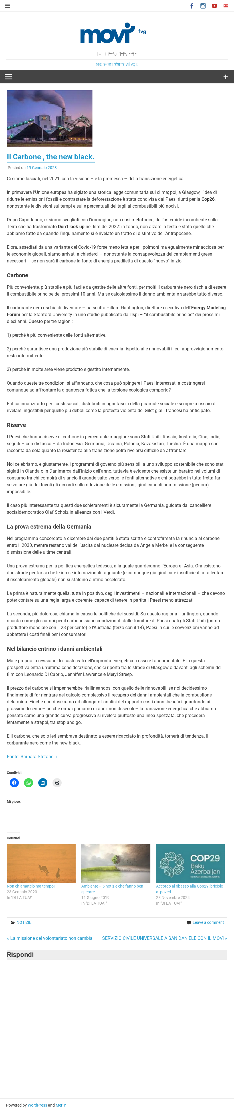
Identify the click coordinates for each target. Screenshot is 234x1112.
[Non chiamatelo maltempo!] (41, 864)
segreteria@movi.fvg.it (117, 64)
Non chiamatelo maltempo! (31, 886)
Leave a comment (208, 922)
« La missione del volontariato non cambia (49, 938)
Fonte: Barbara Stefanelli (32, 756)
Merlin (61, 1105)
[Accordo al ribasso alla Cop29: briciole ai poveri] (190, 864)
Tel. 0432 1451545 (117, 54)
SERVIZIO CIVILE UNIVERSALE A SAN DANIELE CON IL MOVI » (164, 938)
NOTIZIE (24, 922)
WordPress (37, 1105)
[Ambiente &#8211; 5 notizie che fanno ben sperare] (115, 864)
